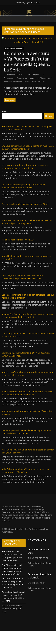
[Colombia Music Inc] (4, 19)
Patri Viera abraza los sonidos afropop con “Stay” (25, 204)
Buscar (5, 111)
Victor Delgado (33, 74)
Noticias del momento (14, 48)
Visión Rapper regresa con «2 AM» (18, 239)
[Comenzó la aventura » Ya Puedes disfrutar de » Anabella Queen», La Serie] (28, 38)
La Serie (41, 81)
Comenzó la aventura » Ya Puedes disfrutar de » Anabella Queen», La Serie (28, 61)
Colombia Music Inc (24, 78)
